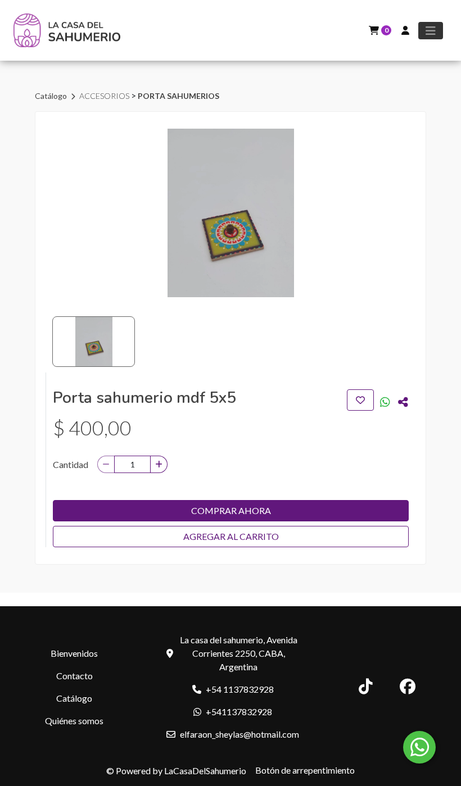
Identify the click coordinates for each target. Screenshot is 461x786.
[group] (230, 213)
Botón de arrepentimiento (305, 770)
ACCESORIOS (105, 96)
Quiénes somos (74, 720)
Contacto (74, 675)
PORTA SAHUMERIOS (178, 96)
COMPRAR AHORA (231, 510)
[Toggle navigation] (430, 30)
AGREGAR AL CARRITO (231, 536)
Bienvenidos (74, 653)
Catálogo (52, 96)
